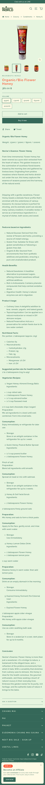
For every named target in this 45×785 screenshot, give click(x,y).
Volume (5, 96)
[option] (22, 42)
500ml (26, 100)
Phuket (6, 725)
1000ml (7, 106)
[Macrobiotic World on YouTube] (37, 754)
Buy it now (22, 120)
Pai (4, 718)
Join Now (9, 779)
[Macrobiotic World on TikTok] (41, 754)
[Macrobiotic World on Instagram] (32, 754)
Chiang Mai (9, 711)
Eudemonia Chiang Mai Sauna (20, 733)
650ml (36, 100)
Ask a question (9, 701)
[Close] (40, 765)
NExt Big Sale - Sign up (17, 740)
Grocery (16, 17)
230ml (16, 100)
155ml (6, 100)
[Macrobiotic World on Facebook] (28, 754)
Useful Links (10, 747)
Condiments (27, 17)
